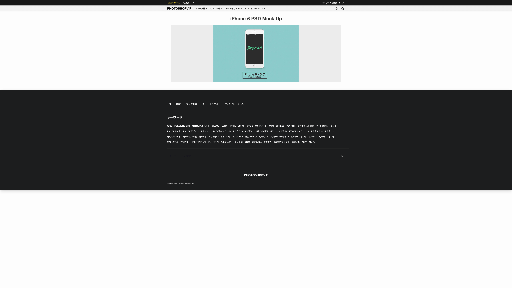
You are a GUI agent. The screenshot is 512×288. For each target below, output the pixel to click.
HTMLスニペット (201, 125)
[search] (342, 156)
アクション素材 (306, 125)
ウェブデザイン (191, 131)
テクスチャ (317, 131)
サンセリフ (263, 131)
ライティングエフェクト (221, 141)
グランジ (250, 131)
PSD (251, 125)
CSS (170, 125)
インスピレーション (254, 8)
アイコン (292, 125)
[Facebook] (339, 2)
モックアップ (200, 141)
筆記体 (296, 141)
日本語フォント (282, 141)
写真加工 (257, 141)
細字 (305, 141)
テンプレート (174, 136)
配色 (312, 141)
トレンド (226, 136)
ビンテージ (251, 136)
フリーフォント (299, 136)
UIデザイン (261, 125)
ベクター (186, 141)
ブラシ (313, 136)
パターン (238, 136)
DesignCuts (183, 125)
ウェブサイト (174, 131)
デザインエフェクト (209, 136)
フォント (264, 136)
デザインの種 (190, 136)
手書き (268, 141)
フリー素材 (200, 8)
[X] (343, 2)
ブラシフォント (327, 136)
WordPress (277, 125)
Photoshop (238, 125)
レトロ (239, 141)
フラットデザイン (280, 136)
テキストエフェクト (299, 131)
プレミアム (173, 141)
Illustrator (220, 125)
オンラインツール (222, 131)
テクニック (331, 131)
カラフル (238, 131)
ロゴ (248, 141)
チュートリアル (232, 8)
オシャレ (206, 131)
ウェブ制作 (215, 8)
